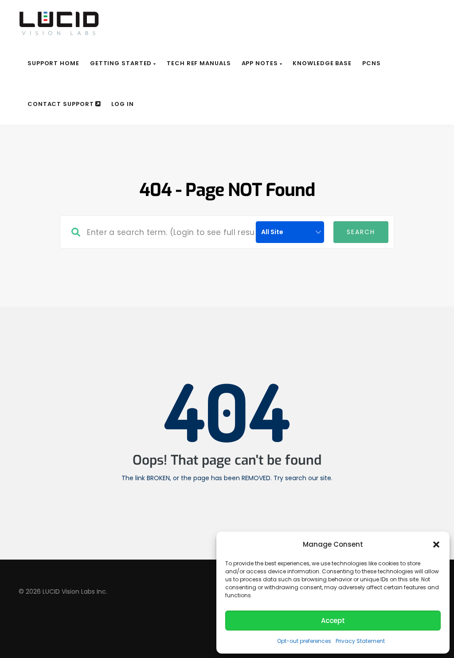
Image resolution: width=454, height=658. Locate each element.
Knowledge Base (322, 63)
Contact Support (61, 104)
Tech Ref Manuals (199, 63)
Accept (333, 620)
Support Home (53, 63)
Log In (122, 104)
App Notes (261, 63)
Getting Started (121, 63)
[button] (436, 544)
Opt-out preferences (304, 641)
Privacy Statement (360, 641)
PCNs (371, 63)
